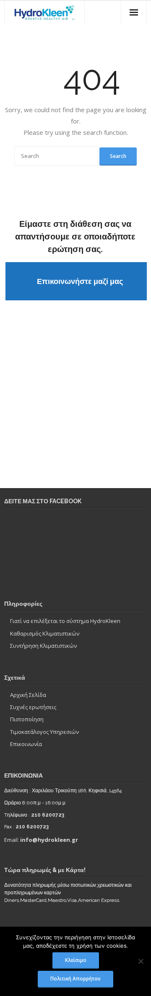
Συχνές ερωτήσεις (33, 707)
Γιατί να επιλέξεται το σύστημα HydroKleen (65, 621)
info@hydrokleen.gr (49, 840)
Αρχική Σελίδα (28, 695)
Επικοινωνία (26, 744)
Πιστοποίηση (27, 719)
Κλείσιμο (75, 960)
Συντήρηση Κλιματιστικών (43, 645)
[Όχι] (140, 961)
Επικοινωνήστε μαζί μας (80, 281)
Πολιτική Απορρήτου (75, 978)
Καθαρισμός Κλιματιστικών (44, 633)
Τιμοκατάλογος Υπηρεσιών (44, 732)
